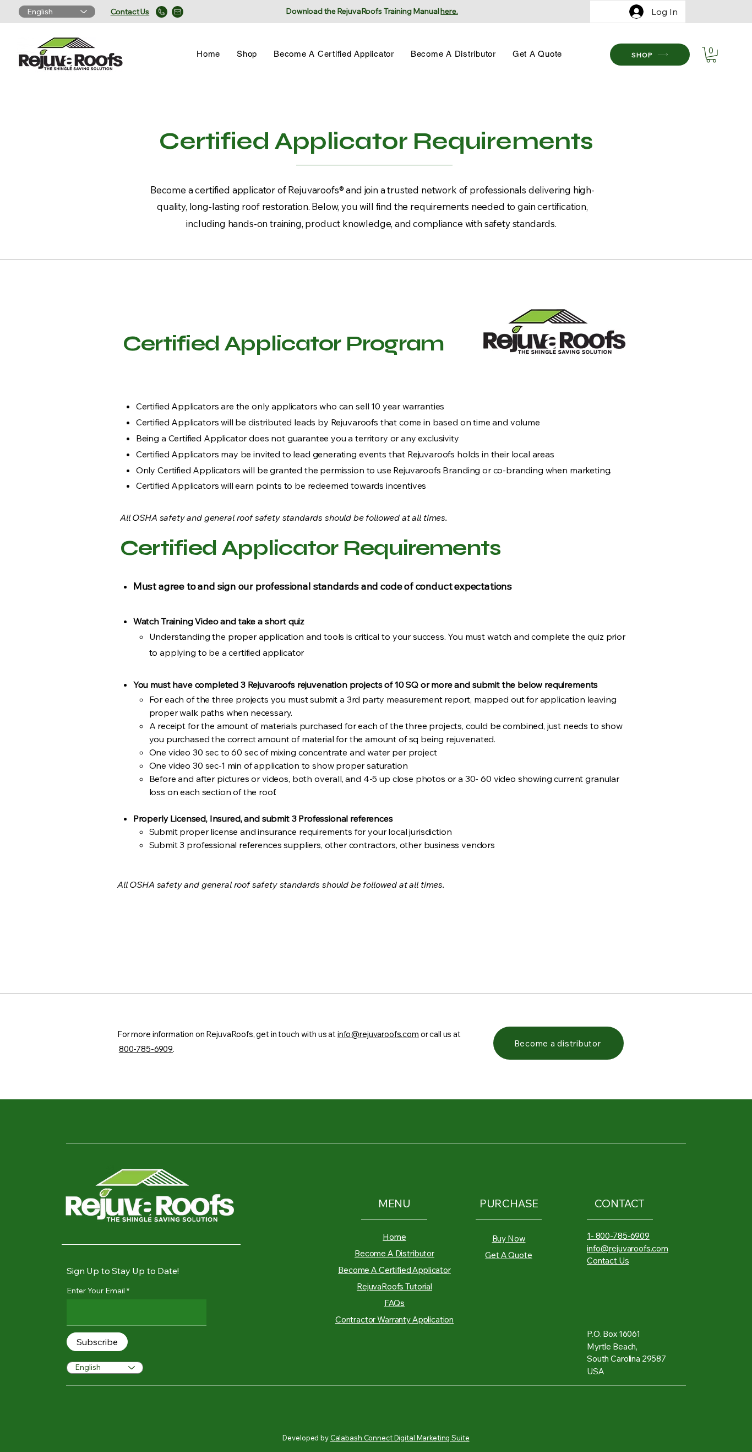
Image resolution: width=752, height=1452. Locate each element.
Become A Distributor (394, 1253)
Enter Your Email (96, 1290)
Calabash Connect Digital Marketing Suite (400, 1437)
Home (394, 1237)
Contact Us (608, 1260)
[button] (711, 55)
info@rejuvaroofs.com (378, 1034)
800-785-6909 (146, 1049)
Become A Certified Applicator (394, 1270)
